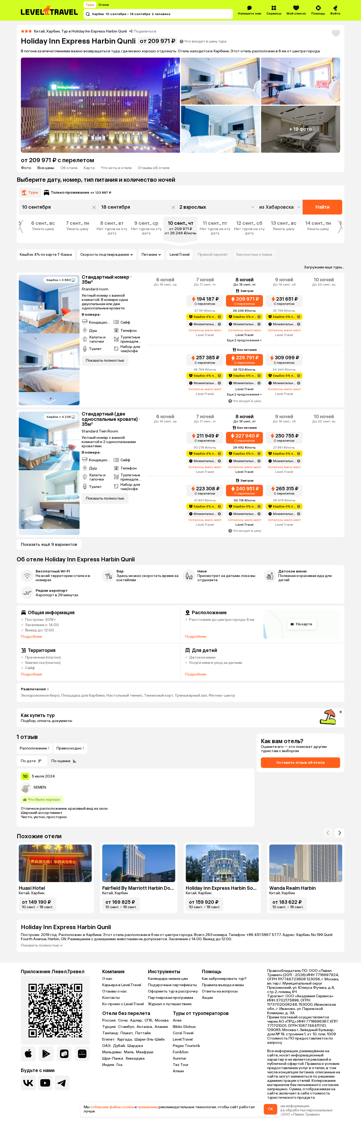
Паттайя (143, 1033)
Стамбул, (127, 1027)
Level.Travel (179, 254)
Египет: (109, 1039)
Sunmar (179, 1058)
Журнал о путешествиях (170, 1004)
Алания (161, 1027)
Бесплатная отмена (254, 254)
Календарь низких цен (168, 978)
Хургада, (125, 1039)
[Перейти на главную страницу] (49, 10)
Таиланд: (110, 1033)
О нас (107, 978)
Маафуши (144, 1052)
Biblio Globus (184, 1026)
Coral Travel (183, 1033)
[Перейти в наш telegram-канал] (62, 1082)
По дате (28, 761)
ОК (270, 1109)
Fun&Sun (180, 1052)
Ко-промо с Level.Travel (123, 1004)
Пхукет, (127, 1033)
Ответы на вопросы (220, 991)
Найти (323, 207)
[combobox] (280, 207)
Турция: (109, 1027)
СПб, (149, 1020)
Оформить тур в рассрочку (173, 991)
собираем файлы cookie (112, 1107)
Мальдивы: (112, 1052)
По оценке (61, 761)
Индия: (108, 1065)
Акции (207, 997)
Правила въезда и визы (223, 985)
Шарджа (135, 1046)
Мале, (129, 1052)
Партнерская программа (170, 997)
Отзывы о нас (114, 991)
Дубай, (119, 1046)
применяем (147, 1107)
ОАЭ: (107, 1046)
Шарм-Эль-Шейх (150, 1039)
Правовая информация (288, 1106)
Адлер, (137, 1020)
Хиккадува (135, 1058)
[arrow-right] (328, 833)
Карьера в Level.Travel (121, 985)
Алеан (178, 1071)
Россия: (109, 1020)
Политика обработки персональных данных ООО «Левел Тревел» (299, 1112)
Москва (162, 1020)
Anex (177, 1020)
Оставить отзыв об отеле (300, 762)
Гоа (119, 1065)
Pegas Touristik (186, 1045)
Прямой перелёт (213, 254)
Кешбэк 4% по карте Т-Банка (46, 254)
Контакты (111, 997)
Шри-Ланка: (113, 1058)
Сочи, (123, 1020)
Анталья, (145, 1027)
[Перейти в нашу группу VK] (28, 1082)
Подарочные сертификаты (172, 985)
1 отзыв (27, 736)
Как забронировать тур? (224, 978)
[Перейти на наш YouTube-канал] (45, 1082)
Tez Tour (180, 1065)
